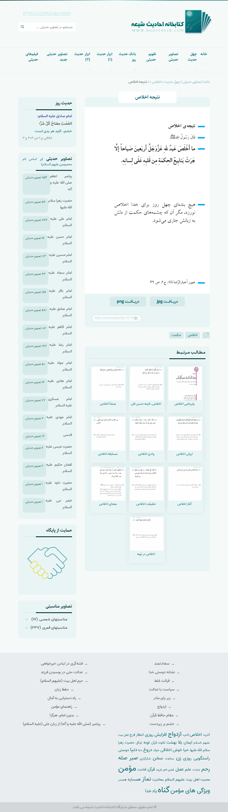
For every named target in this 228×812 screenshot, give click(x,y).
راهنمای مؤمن (62, 707)
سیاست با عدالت (162, 689)
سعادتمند (162, 663)
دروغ (147, 750)
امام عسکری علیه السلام (60, 402)
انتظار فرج (137, 735)
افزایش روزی (156, 734)
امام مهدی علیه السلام (59, 420)
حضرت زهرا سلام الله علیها (60, 204)
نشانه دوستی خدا (162, 672)
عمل (179, 769)
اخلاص (192, 335)
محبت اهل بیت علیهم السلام (187, 779)
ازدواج (162, 707)
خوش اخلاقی (171, 749)
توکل (139, 743)
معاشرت (158, 780)
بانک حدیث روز (127, 57)
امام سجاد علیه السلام (60, 276)
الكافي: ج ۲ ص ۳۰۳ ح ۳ (37, 137)
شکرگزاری (145, 758)
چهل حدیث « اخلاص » (165, 82)
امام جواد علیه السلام (60, 366)
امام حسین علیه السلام (60, 258)
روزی (187, 758)
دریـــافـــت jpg (167, 301)
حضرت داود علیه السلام (59, 486)
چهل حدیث (192, 57)
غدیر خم (169, 769)
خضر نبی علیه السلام (59, 504)
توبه (146, 742)
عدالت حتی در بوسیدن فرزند (62, 672)
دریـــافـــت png (128, 301)
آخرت (206, 735)
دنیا (133, 750)
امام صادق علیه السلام (60, 312)
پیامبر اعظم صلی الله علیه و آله (61, 182)
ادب (186, 735)
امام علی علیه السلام (61, 222)
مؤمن (127, 768)
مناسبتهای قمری (54, 628)
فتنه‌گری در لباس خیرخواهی (62, 663)
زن (178, 758)
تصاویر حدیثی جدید (57, 57)
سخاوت (169, 758)
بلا (180, 742)
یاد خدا (151, 791)
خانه (203, 54)
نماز (146, 779)
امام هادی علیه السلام (60, 384)
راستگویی (202, 758)
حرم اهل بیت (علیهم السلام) (62, 681)
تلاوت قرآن (158, 743)
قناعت (141, 769)
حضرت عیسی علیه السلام (59, 450)
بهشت (171, 742)
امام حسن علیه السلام (59, 240)
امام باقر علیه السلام (60, 294)
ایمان (188, 742)
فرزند (159, 769)
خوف (156, 750)
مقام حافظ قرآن (162, 715)
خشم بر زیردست (162, 724)
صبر (133, 757)
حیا (186, 749)
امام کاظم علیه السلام (60, 330)
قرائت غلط (162, 681)
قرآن (151, 769)
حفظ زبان (62, 689)
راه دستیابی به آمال (62, 698)
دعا (140, 750)
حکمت (176, 335)
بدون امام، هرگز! (62, 715)
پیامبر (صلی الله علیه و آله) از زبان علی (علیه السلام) (62, 724)
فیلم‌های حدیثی (32, 57)
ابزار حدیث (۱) (104, 57)
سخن (158, 758)
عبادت (196, 769)
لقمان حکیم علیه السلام (59, 468)
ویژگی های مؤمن (190, 791)
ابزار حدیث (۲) (82, 57)
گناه (164, 790)
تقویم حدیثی (151, 57)
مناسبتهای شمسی (53, 619)
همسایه (134, 779)
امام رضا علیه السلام (60, 348)
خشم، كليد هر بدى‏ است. (53, 131)
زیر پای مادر (162, 698)
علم (188, 769)
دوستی (123, 750)
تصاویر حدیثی (173, 57)
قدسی (67, 435)
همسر (122, 780)
